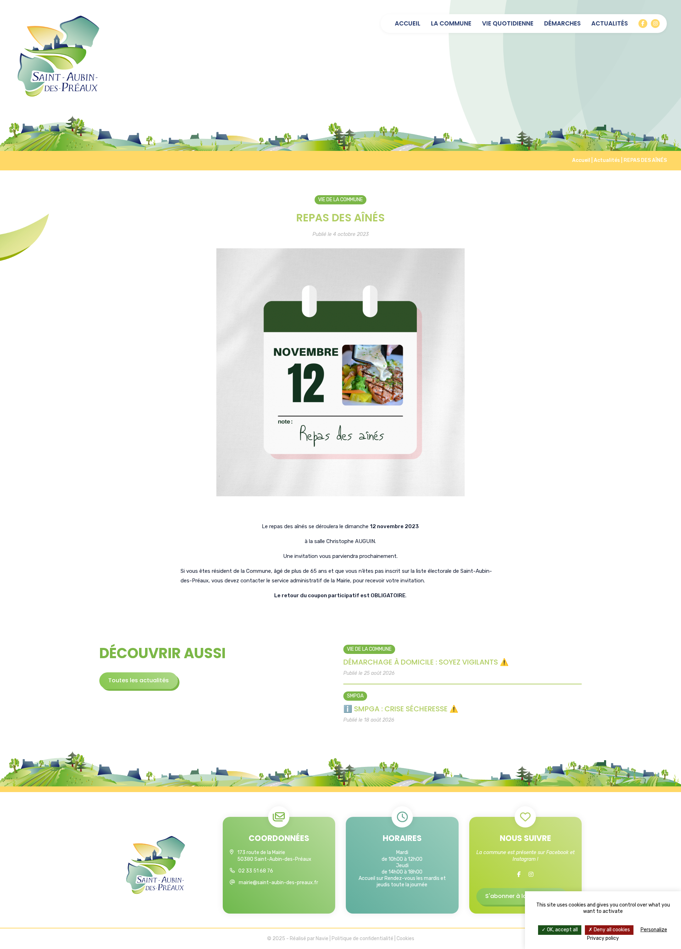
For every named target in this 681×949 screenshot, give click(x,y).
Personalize (654, 930)
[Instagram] (655, 23)
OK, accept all (562, 930)
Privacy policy (603, 938)
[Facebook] (642, 23)
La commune (451, 24)
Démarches (562, 24)
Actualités (609, 24)
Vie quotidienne (507, 24)
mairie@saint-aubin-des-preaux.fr (278, 883)
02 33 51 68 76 (255, 871)
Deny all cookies (611, 930)
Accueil (407, 24)
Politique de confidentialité (362, 939)
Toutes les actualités (138, 680)
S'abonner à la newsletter (522, 896)
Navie (322, 939)
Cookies (405, 939)
